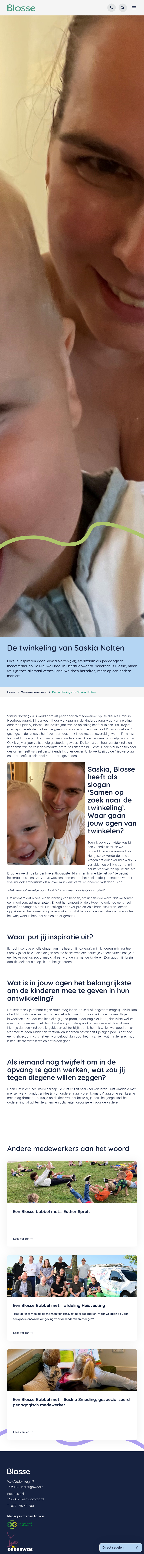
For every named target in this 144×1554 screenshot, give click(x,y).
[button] (133, 8)
